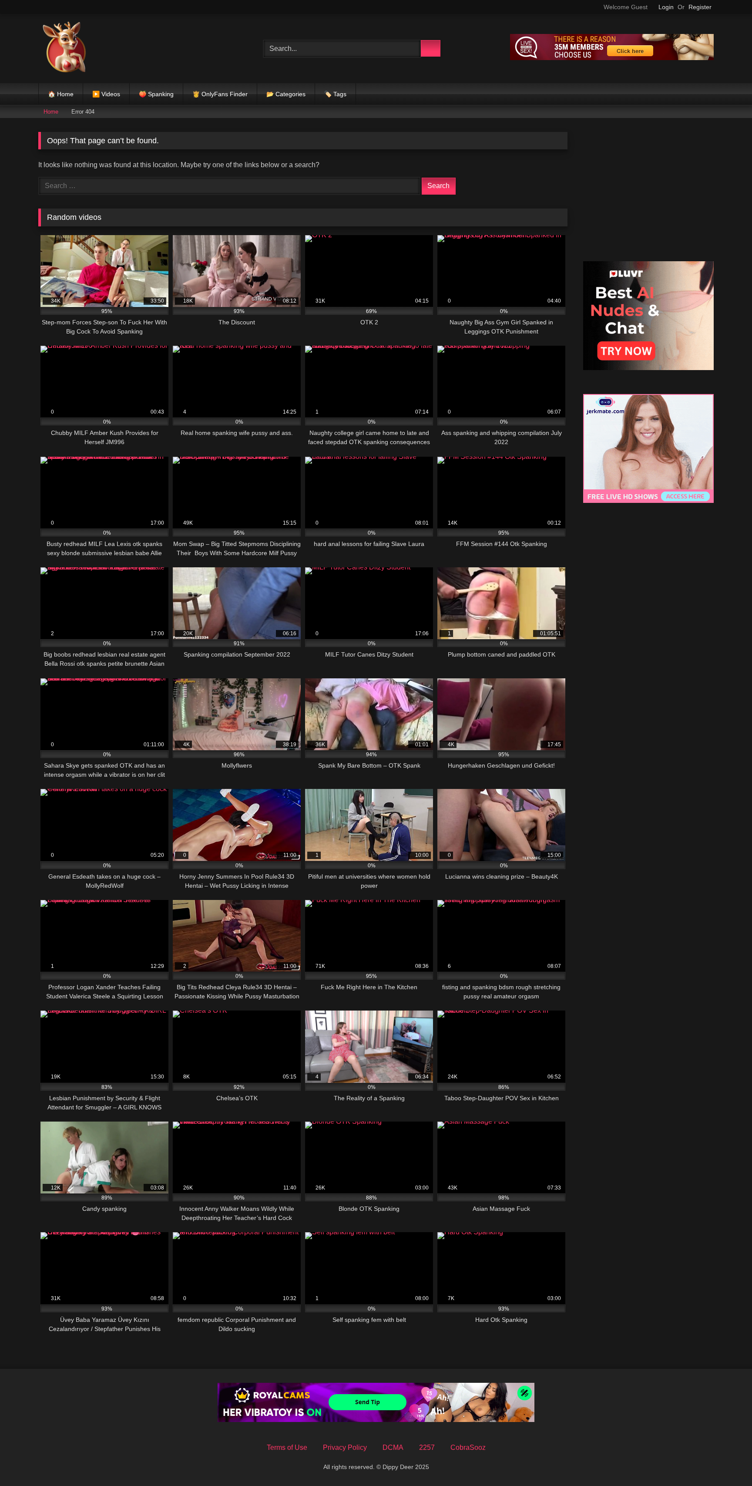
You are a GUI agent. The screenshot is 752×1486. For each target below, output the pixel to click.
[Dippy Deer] (64, 48)
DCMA (393, 1447)
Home (51, 111)
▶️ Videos (106, 94)
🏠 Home (61, 94)
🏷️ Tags (335, 94)
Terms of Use (287, 1447)
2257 (427, 1447)
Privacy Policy (345, 1447)
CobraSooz (468, 1447)
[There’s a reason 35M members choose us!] (612, 57)
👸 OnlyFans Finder (220, 94)
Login (666, 6)
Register (700, 6)
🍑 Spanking (156, 94)
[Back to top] (726, 1460)
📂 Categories (286, 94)
